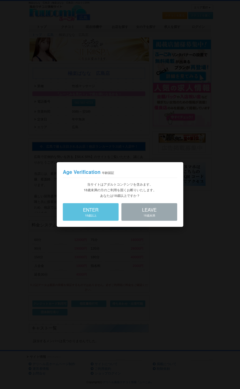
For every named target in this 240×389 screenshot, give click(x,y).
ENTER (90, 211)
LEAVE (149, 211)
